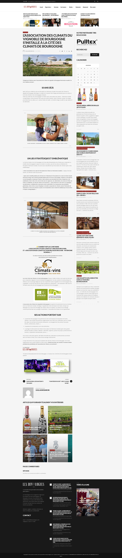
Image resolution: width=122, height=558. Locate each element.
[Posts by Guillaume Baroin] (23, 17)
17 (94, 77)
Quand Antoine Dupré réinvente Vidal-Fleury (85, 236)
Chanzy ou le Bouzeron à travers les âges (68, 14)
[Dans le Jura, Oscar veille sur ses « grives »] (85, 182)
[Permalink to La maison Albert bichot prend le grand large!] (51, 485)
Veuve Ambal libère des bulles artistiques (88, 106)
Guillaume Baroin (29, 17)
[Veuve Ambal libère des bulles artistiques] (85, 95)
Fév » (81, 85)
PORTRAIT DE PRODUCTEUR (82, 148)
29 (87, 82)
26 (78, 82)
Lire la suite (79, 129)
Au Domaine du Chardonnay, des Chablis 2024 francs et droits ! (87, 152)
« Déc (78, 85)
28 (84, 82)
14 (84, 77)
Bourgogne (79, 147)
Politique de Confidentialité (33, 510)
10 (94, 74)
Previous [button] (22, 20)
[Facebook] (95, 1)
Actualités (25, 32)
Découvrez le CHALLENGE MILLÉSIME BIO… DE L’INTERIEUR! (31, 14)
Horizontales (91, 147)
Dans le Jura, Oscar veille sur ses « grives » (37, 1)
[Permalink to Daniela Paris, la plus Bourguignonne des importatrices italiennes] (51, 525)
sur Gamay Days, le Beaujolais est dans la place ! (62, 502)
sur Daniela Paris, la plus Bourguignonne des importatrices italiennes (61, 530)
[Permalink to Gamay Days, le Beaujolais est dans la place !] (51, 498)
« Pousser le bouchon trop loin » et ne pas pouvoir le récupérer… (50, 15)
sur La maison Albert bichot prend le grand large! (62, 489)
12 (78, 77)
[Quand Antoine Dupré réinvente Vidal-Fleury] (85, 223)
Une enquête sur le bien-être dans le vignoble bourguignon (87, 279)
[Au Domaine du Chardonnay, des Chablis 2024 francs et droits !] (85, 139)
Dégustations (85, 147)
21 (84, 79)
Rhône (89, 233)
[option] (32, 19)
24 (94, 79)
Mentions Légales (27, 509)
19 (78, 79)
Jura (84, 191)
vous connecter (31, 473)
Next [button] (100, 20)
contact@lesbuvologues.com (32, 520)
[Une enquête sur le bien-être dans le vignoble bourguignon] (85, 267)
